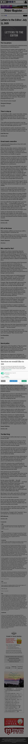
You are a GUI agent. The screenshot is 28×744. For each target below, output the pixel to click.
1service (7, 374)
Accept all (24, 381)
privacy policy (8, 369)
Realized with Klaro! (23, 383)
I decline (3, 381)
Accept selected (13, 381)
